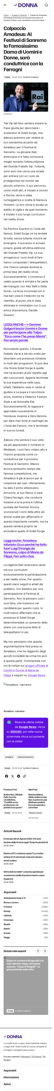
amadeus (9, 757)
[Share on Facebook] (7, 776)
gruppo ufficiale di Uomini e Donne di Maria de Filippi (26, 670)
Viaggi (7, 937)
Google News (36, 675)
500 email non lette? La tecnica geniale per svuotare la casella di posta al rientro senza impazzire (24, 875)
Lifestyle (7, 915)
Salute (7, 928)
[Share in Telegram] (19, 776)
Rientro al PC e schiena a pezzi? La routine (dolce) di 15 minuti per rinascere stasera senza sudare (23, 857)
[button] (5, 5)
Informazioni (11, 1077)
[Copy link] (25, 776)
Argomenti (10, 1070)
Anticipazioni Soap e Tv (15, 898)
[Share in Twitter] (13, 776)
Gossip (7, 77)
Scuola (7, 933)
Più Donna (36, 1056)
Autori (7, 1084)
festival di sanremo (25, 757)
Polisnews (25, 1056)
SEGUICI (15, 731)
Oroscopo (8, 920)
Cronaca (8, 906)
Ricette (7, 924)
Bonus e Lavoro (35, 813)
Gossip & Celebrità (19, 15)
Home (6, 15)
